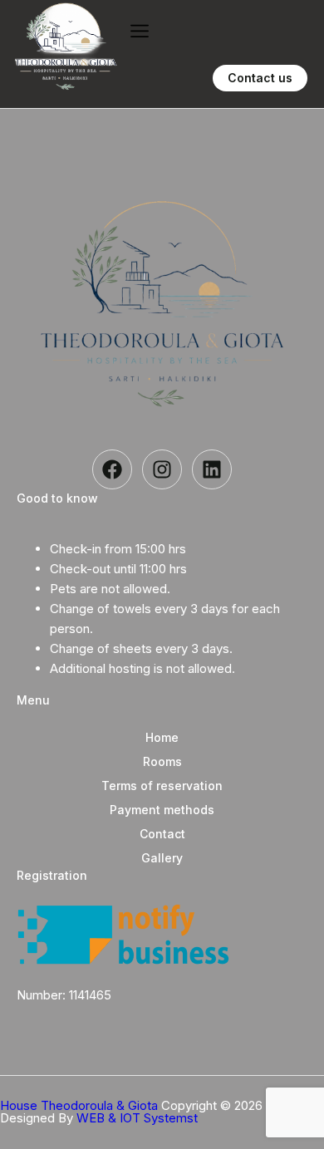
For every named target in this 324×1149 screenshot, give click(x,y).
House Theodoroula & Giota (80, 1105)
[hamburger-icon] (139, 31)
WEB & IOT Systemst (137, 1118)
